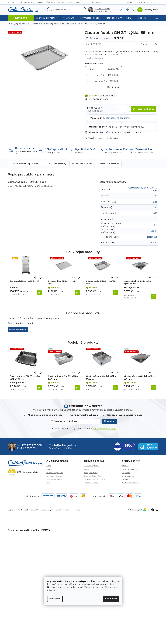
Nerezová (152, 237)
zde (101, 587)
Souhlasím (111, 598)
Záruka (61, 2)
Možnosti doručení (98, 99)
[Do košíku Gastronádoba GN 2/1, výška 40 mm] (153, 387)
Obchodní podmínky (93, 476)
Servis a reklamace (130, 469)
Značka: (149, 44)
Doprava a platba (91, 466)
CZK (153, 2)
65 (156, 219)
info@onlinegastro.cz (65, 445)
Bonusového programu (118, 118)
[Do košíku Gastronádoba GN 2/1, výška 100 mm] (115, 292)
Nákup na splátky (91, 473)
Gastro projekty (128, 476)
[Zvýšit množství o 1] (127, 109)
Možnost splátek (98, 127)
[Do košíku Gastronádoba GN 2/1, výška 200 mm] (77, 387)
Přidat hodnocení (17, 329)
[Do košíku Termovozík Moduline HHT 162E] (39, 292)
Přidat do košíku (145, 109)
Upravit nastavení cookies (69, 510)
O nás (69, 2)
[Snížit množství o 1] (117, 109)
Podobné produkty (83, 164)
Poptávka (126, 473)
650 (155, 213)
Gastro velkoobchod (131, 483)
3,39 (155, 201)
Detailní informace (94, 58)
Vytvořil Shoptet (135, 510)
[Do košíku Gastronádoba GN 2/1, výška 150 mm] (115, 387)
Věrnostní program (54, 479)
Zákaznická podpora (54, 473)
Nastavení (54, 598)
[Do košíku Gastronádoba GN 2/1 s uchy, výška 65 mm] (153, 296)
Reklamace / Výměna (46, 2)
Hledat (50, 9)
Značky (125, 479)
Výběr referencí (96, 2)
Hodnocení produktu (109, 164)
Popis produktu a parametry (26, 164)
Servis (77, 2)
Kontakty (11, 2)
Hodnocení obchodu (55, 476)
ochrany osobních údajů (104, 428)
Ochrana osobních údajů (94, 479)
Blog (85, 2)
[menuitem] (47, 18)
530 (155, 207)
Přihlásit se (109, 421)
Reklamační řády (91, 483)
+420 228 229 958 (31, 445)
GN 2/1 (114, 51)
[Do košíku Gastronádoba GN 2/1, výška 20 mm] (77, 292)
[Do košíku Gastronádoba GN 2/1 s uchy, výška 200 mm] (39, 387)
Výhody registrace (26, 2)
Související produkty (56, 164)
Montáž (125, 466)
